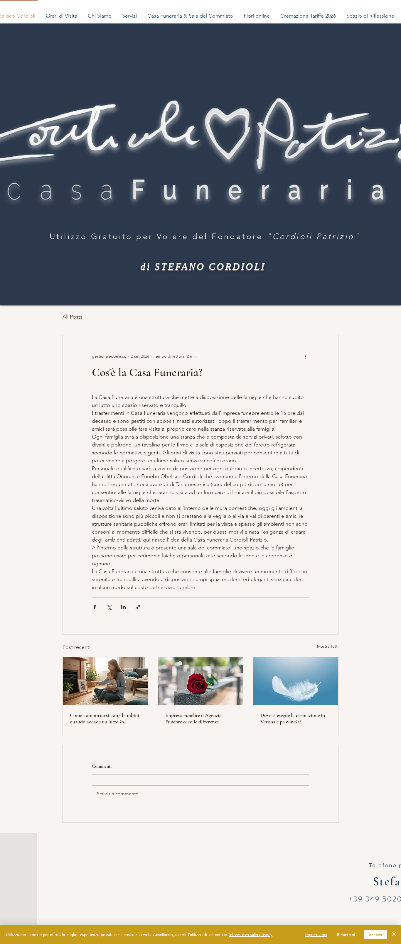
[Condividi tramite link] (138, 607)
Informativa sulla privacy (250, 934)
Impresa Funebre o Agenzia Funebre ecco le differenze (193, 718)
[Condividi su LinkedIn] (123, 607)
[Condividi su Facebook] (94, 607)
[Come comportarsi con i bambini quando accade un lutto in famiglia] (105, 681)
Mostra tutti (327, 646)
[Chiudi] (393, 934)
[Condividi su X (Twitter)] (109, 607)
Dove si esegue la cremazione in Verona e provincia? (292, 718)
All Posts (72, 317)
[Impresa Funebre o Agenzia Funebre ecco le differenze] (200, 681)
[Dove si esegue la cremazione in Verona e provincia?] (295, 681)
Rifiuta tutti (346, 935)
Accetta (375, 935)
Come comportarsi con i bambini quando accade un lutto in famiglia (104, 718)
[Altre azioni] (305, 356)
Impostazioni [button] (316, 934)
